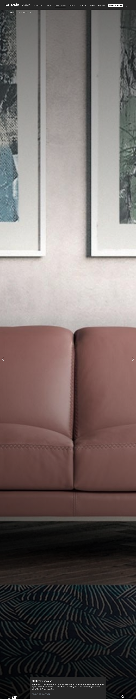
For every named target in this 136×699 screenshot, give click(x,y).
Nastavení (46, 694)
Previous (3, 359)
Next (132, 359)
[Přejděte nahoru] (131, 694)
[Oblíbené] (127, 5)
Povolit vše (36, 694)
